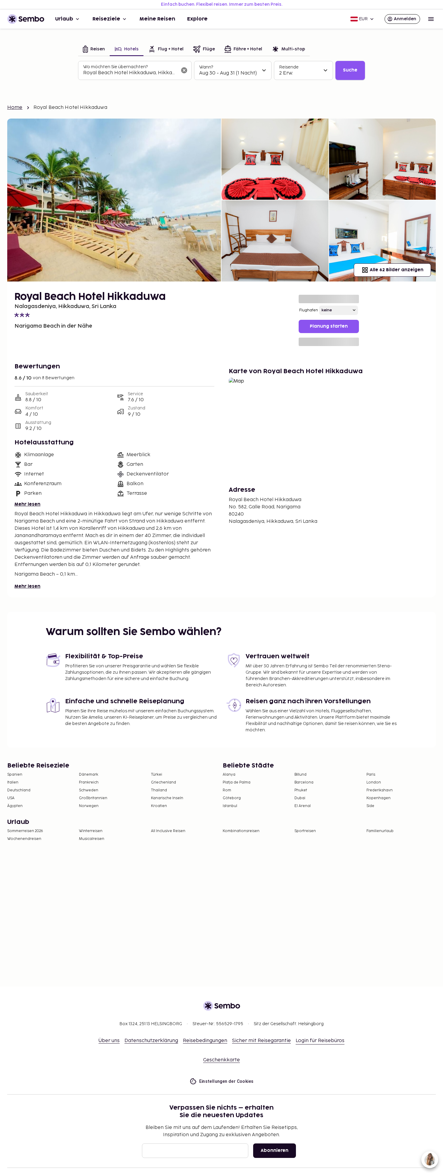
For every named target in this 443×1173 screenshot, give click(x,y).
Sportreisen (305, 831)
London (373, 782)
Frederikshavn (379, 790)
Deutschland (18, 790)
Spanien (14, 774)
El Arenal (302, 806)
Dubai (299, 798)
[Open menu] (431, 19)
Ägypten (15, 806)
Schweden (88, 790)
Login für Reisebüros (320, 1041)
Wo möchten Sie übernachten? (115, 66)
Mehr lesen (27, 504)
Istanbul (230, 806)
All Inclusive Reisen (168, 831)
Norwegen (89, 806)
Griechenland (163, 782)
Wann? (206, 67)
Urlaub (64, 19)
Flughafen (308, 310)
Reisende (289, 67)
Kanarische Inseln (167, 798)
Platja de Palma (236, 782)
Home (15, 107)
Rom (227, 790)
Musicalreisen (91, 839)
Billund (300, 774)
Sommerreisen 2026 (25, 831)
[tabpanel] (221, 70)
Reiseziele (106, 19)
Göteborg (232, 798)
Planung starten (329, 326)
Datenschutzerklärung (151, 1041)
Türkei (156, 774)
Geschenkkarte (221, 1060)
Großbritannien (93, 798)
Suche (350, 70)
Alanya (229, 774)
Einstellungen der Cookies (226, 1081)
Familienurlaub (380, 831)
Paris (370, 774)
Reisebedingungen (205, 1041)
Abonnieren (274, 1150)
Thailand (159, 790)
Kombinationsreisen (241, 831)
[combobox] (130, 73)
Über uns (109, 1041)
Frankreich (89, 782)
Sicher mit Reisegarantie (261, 1041)
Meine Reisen (157, 19)
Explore (197, 19)
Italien (12, 782)
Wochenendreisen (24, 839)
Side (370, 806)
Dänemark (88, 774)
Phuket (300, 790)
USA (10, 798)
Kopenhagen (378, 798)
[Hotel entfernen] (184, 70)
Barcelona (303, 782)
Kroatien (159, 806)
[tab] (94, 49)
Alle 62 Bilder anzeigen (396, 270)
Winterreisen (90, 831)
